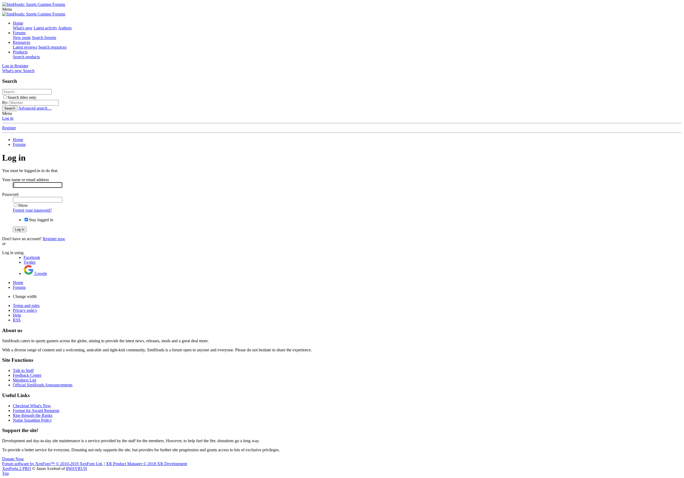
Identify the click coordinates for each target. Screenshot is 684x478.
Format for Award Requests (36, 410)
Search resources (52, 47)
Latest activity (45, 28)
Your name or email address (25, 179)
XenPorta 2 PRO (16, 468)
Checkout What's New (32, 405)
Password (10, 194)
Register (9, 128)
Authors (65, 28)
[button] (7, 9)
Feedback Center (27, 375)
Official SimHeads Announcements (42, 385)
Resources (21, 42)
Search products (26, 57)
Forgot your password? (32, 210)
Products (20, 52)
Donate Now (13, 459)
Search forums (44, 37)
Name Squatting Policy (32, 420)
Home (18, 23)
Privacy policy (25, 310)
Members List (24, 380)
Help (17, 315)
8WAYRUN (76, 468)
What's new (23, 28)
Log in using (13, 252)
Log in (7, 118)
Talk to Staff (23, 370)
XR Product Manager (146, 463)
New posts (22, 37)
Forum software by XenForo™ (52, 463)
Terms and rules (26, 305)
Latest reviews (25, 47)
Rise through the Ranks (32, 415)
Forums (19, 32)
